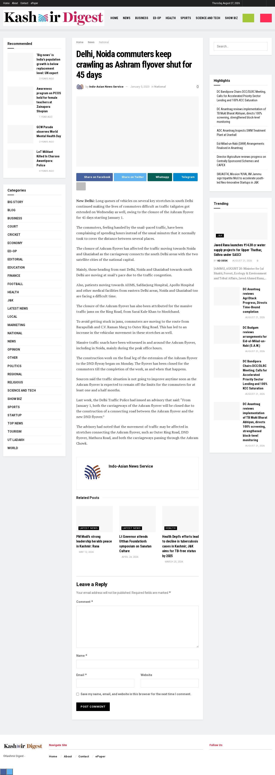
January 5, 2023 (140, 86)
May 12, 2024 (85, 552)
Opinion (14, 349)
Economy (15, 243)
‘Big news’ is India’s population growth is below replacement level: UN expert (48, 64)
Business (141, 18)
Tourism (14, 431)
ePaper (34, 3)
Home (6, 3)
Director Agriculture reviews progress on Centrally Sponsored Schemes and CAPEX (241, 161)
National (104, 42)
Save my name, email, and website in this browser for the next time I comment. (136, 694)
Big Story (15, 202)
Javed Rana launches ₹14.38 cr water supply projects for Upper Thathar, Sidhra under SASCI (240, 250)
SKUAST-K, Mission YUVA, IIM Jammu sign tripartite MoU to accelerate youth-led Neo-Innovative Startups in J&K (240, 178)
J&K (10, 300)
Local (12, 316)
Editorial (15, 259)
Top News (15, 423)
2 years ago (46, 141)
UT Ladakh (16, 440)
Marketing (16, 325)
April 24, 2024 (129, 557)
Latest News (89, 528)
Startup (15, 415)
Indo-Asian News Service (106, 86)
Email (81, 675)
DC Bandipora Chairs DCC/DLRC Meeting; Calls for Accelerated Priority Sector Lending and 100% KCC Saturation (241, 96)
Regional (15, 374)
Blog (11, 210)
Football (15, 284)
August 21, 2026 (242, 260)
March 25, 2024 (173, 561)
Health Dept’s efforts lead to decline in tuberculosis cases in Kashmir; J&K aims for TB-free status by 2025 (180, 546)
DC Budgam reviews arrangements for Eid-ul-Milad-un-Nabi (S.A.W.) (255, 337)
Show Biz (231, 18)
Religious (15, 382)
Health (171, 18)
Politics (14, 366)
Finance (14, 275)
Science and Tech (22, 390)
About (15, 3)
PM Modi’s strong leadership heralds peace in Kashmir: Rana (94, 541)
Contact (24, 3)
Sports (185, 18)
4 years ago (46, 171)
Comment (84, 602)
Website (146, 675)
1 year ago (45, 116)
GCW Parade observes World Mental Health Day (49, 131)
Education (16, 267)
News (126, 18)
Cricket (14, 234)
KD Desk (222, 260)
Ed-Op (157, 18)
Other (13, 357)
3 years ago (46, 78)
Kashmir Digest (14, 756)
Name (81, 655)
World (13, 448)
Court (13, 226)
